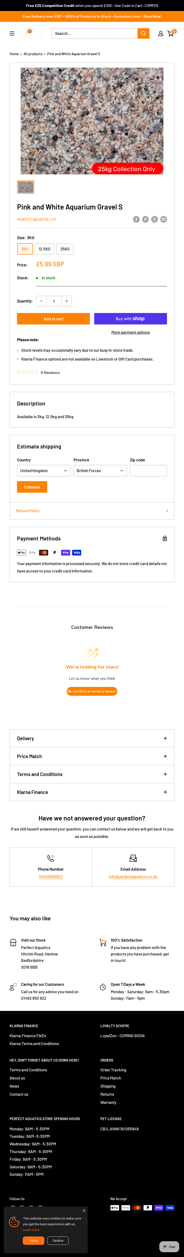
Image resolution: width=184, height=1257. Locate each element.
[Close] (84, 1210)
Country (24, 459)
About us (17, 1077)
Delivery (25, 738)
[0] (170, 33)
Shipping (107, 1086)
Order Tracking (113, 1069)
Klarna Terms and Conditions (34, 1043)
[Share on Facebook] (136, 219)
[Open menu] (12, 33)
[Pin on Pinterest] (145, 219)
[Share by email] (163, 219)
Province (81, 459)
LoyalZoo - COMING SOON (122, 1035)
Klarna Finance (32, 792)
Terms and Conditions (40, 774)
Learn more (31, 1230)
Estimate (32, 487)
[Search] (144, 33)
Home (14, 54)
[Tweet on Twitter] (154, 219)
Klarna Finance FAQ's (28, 1035)
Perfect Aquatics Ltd (36, 219)
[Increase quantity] (67, 301)
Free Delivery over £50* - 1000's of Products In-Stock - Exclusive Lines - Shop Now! (92, 16)
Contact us (19, 1094)
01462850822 (51, 876)
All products (32, 54)
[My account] (160, 33)
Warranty (108, 1102)
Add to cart (53, 318)
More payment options (130, 332)
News (14, 1086)
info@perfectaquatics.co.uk (133, 876)
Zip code (137, 459)
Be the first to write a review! (92, 691)
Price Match (29, 756)
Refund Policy (28, 510)
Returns (107, 1094)
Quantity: (25, 300)
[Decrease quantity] (41, 301)
